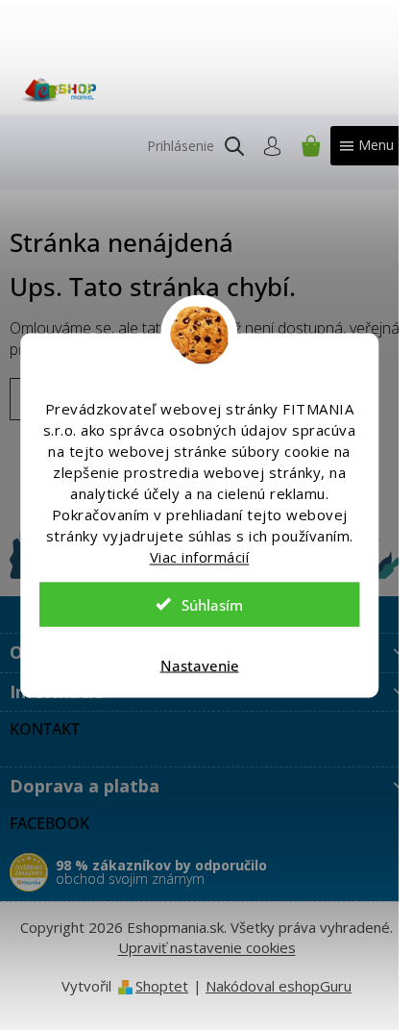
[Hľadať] (234, 146)
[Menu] (366, 145)
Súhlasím (212, 604)
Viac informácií (200, 555)
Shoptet (161, 985)
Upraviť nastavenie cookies (207, 947)
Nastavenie (199, 664)
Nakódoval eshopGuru (279, 985)
